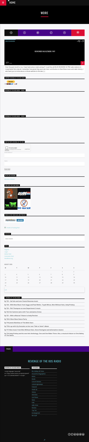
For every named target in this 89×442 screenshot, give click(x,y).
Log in (6, 252)
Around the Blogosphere (39, 374)
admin (7, 62)
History (34, 392)
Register (6, 249)
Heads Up (34, 389)
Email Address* (8, 152)
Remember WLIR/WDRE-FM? (45, 51)
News (33, 400)
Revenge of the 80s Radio (13, 298)
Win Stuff (34, 415)
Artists (33, 376)
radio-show (35, 405)
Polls (33, 402)
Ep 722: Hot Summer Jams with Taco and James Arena (22, 312)
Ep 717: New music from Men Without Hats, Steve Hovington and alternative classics (33, 330)
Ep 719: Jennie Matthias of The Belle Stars (18, 323)
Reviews (34, 408)
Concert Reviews (36, 381)
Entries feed (7, 254)
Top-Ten (34, 410)
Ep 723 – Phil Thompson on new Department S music (22, 308)
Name (5, 161)
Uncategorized (10, 41)
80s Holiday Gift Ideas (38, 371)
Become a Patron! (9, 179)
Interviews (34, 395)
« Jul (5, 290)
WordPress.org (8, 258)
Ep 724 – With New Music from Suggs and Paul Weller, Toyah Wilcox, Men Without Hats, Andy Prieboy (39, 305)
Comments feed (9, 256)
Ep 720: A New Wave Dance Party (15, 319)
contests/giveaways (37, 384)
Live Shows (35, 397)
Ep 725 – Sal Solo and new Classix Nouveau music (21, 301)
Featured (34, 387)
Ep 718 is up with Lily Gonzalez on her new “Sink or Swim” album (26, 326)
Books (33, 379)
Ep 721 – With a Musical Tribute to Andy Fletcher (21, 316)
